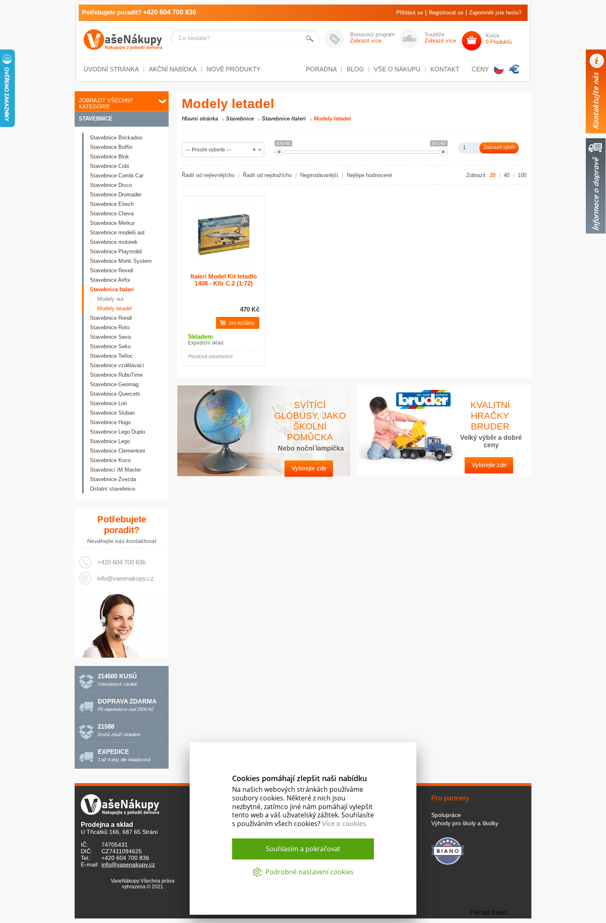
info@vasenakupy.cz (125, 578)
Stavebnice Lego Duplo (117, 432)
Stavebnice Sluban (112, 413)
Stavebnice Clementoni (117, 451)
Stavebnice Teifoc (111, 356)
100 (522, 175)
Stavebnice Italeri (112, 289)
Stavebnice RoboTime (116, 375)
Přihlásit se (409, 12)
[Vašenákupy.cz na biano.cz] (447, 850)
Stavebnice (96, 119)
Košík (499, 39)
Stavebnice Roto (109, 327)
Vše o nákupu (397, 69)
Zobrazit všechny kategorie (106, 103)
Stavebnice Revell (111, 270)
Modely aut (110, 299)
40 (507, 175)
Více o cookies (344, 823)
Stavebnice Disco (111, 185)
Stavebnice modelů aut (117, 232)
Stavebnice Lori (108, 403)
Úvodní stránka (111, 69)
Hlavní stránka (200, 119)
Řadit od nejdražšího (267, 175)
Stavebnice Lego (110, 441)
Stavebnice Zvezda (113, 479)
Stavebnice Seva (110, 337)
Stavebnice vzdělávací (117, 365)
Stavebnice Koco (110, 460)
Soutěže (440, 37)
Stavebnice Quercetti (115, 394)
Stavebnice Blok (109, 156)
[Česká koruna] (499, 69)
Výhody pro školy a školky (464, 823)
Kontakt (444, 69)
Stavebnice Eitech (112, 204)
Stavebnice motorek (114, 242)
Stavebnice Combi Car (116, 175)
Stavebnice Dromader (115, 194)
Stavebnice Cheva (112, 213)
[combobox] (223, 149)
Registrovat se (446, 12)
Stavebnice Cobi (109, 166)
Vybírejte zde (308, 468)
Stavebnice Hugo (110, 422)
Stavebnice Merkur (112, 223)
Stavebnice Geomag (114, 384)
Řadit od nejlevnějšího (208, 175)
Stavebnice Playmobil (116, 251)
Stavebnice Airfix (110, 280)
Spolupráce (446, 815)
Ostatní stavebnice (112, 489)
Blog (355, 69)
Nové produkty (234, 69)
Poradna (321, 69)
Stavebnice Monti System (121, 261)
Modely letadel (114, 308)
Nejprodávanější (319, 175)
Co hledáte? (194, 38)
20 (493, 175)
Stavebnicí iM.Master (115, 470)
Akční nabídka (173, 69)
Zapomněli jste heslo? (495, 12)
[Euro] (514, 69)
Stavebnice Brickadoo (116, 138)
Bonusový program (372, 37)
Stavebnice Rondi (111, 318)
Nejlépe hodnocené (369, 175)
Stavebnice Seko (110, 346)
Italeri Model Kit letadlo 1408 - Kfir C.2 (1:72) (223, 280)
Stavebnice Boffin (111, 147)
